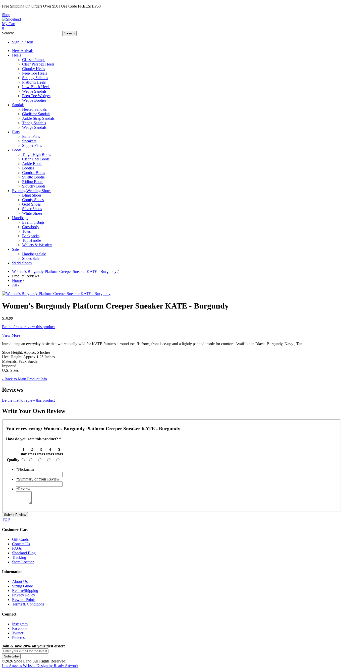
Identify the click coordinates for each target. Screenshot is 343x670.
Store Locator (23, 562)
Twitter (17, 633)
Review (23, 489)
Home (17, 280)
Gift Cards (20, 539)
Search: (8, 33)
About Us (20, 581)
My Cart (8, 24)
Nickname (25, 469)
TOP (6, 519)
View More (11, 335)
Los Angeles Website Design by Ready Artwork (40, 665)
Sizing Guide (22, 586)
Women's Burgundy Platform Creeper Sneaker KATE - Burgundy (64, 271)
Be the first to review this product (28, 327)
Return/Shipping (25, 590)
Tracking (19, 557)
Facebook (20, 628)
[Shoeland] (11, 19)
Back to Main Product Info (24, 379)
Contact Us (21, 544)
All (14, 285)
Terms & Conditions (28, 604)
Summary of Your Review (38, 479)
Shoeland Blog (24, 553)
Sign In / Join (22, 42)
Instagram (20, 624)
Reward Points (23, 599)
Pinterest (19, 637)
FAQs (17, 548)
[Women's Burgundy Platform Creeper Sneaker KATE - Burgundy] (56, 293)
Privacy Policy (23, 595)
